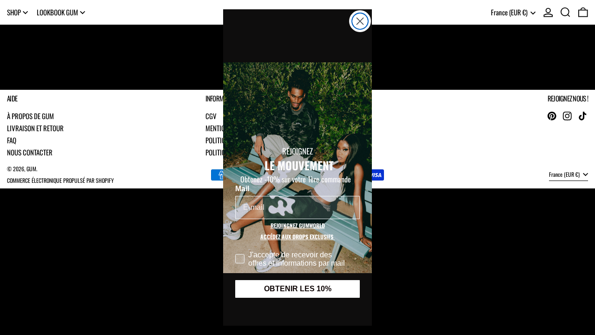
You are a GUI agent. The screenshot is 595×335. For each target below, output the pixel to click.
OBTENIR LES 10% (297, 289)
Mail (242, 189)
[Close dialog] (360, 21)
